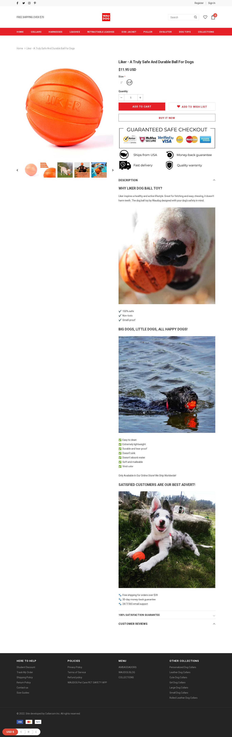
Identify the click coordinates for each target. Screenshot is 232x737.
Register (199, 3)
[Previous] (20, 170)
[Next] (110, 170)
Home (20, 48)
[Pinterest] (36, 3)
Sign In (211, 3)
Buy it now (167, 118)
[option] (65, 108)
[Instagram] (30, 3)
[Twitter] (24, 3)
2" (121, 82)
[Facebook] (19, 3)
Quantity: (123, 91)
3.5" (129, 82)
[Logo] (106, 17)
